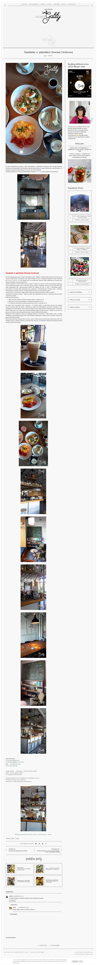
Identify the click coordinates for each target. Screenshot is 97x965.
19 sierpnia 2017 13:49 (23, 907)
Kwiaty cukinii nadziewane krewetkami (18, 850)
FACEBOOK (43, 945)
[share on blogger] (43, 843)
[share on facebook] (36, 843)
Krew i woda (39, 171)
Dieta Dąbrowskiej (34, 4)
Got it (81, 961)
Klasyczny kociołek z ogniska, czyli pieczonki (82, 217)
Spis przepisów (71, 4)
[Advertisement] (48, 34)
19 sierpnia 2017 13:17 (18, 896)
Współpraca (57, 4)
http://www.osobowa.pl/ (12, 765)
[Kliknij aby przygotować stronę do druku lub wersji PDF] (12, 839)
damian (11, 896)
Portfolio (63, 4)
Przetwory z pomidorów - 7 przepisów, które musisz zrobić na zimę (79, 149)
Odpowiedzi (14, 904)
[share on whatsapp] (46, 843)
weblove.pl (89, 954)
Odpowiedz (12, 900)
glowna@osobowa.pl (15, 764)
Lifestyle (49, 4)
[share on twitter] (39, 843)
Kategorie (24, 4)
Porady (43, 4)
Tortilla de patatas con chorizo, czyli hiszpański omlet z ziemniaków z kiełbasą (48, 851)
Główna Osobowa (12, 280)
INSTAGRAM (55, 945)
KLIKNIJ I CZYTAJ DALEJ (82, 252)
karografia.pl (88, 952)
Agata (14, 907)
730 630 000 (21, 762)
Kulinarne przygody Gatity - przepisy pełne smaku (28, 952)
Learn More (75, 961)
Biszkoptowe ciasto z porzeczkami (82, 281)
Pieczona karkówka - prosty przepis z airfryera (82, 249)
